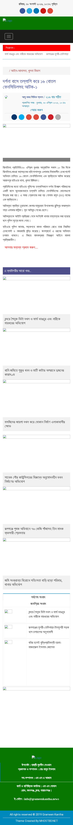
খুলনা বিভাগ (34, 71)
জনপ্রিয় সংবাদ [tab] (38, 604)
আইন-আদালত (19, 71)
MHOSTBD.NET (48, 821)
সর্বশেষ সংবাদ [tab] (37, 597)
